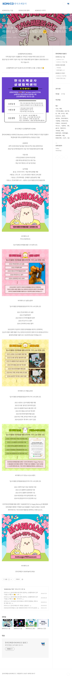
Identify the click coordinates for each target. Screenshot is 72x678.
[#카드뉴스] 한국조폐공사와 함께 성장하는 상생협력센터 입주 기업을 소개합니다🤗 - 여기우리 (21, 598)
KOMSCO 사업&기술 (61, 62)
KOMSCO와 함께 (24, 10)
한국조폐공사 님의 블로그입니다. (14, 645)
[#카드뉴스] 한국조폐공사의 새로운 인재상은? (16, 605)
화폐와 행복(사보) (60, 78)
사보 (68, 138)
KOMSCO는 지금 (7, 10)
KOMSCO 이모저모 (61, 76)
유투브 (66, 157)
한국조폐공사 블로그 (61, 54)
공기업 (63, 113)
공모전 (63, 116)
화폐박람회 (58, 133)
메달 (63, 135)
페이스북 (57, 157)
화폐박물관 (65, 133)
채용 (60, 108)
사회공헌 (58, 68)
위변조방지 (63, 128)
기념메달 (58, 121)
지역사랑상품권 (59, 111)
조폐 (59, 113)
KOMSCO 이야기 (40, 10)
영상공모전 (64, 123)
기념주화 (63, 126)
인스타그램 (61, 157)
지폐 (68, 126)
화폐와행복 (58, 135)
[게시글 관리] (11, 579)
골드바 (57, 128)
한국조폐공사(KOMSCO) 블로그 (16, 642)
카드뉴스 (58, 126)
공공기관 (67, 111)
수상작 (64, 138)
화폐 (62, 130)
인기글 (63, 94)
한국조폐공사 (64, 118)
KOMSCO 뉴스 (60, 59)
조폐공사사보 (64, 121)
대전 (67, 113)
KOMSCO (58, 116)
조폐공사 (58, 123)
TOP (68, 674)
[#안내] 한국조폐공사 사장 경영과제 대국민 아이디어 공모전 (20, 608)
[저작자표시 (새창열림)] (22, 579)
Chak (57, 108)
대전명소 (58, 118)
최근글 (57, 94)
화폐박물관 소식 (60, 70)
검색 (64, 3)
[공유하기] (9, 579)
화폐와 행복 (59, 138)
